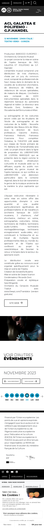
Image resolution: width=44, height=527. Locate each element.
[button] (37, 11)
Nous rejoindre (32, 476)
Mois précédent (13, 381)
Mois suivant (29, 381)
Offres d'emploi (17, 476)
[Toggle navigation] (34, 3)
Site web (14, 303)
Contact (4, 476)
